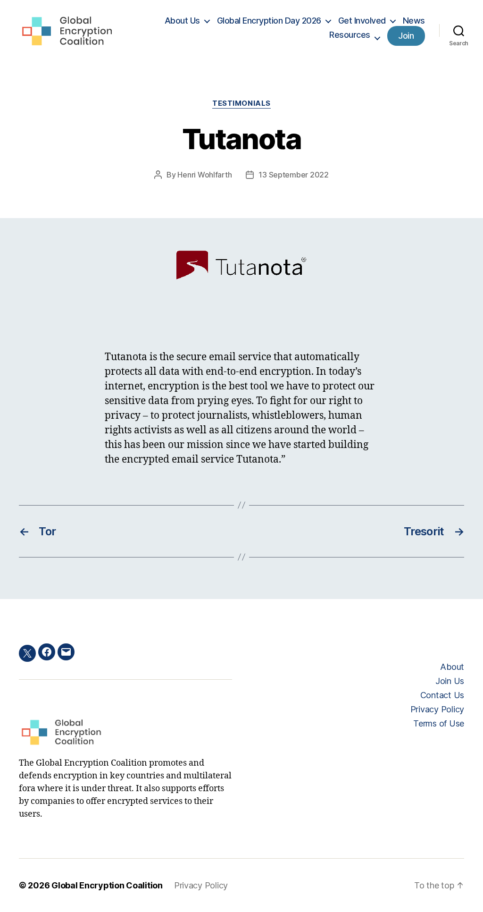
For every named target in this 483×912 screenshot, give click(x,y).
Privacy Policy (437, 709)
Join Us (449, 681)
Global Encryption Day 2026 (269, 20)
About (452, 667)
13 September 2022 (293, 174)
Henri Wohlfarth (204, 174)
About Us (182, 20)
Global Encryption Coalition (107, 885)
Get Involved (362, 20)
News (414, 20)
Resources (349, 35)
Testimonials (241, 103)
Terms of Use (438, 723)
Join (406, 36)
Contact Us (442, 695)
